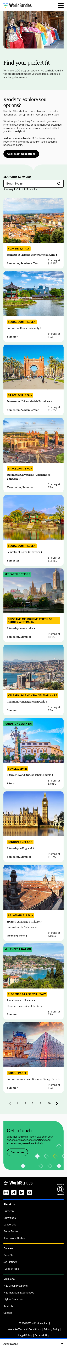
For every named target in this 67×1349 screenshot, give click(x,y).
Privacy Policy (51, 1329)
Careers (8, 1248)
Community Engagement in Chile (26, 701)
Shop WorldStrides (14, 1238)
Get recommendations (21, 153)
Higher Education (13, 1299)
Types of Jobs (11, 1268)
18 (50, 1104)
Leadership (9, 1224)
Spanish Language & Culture (23, 921)
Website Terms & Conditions (24, 1329)
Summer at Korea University (23, 328)
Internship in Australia (20, 628)
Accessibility (42, 1335)
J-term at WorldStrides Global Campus (29, 775)
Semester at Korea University (23, 552)
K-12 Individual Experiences (18, 1292)
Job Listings (10, 1261)
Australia (8, 1306)
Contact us (17, 1152)
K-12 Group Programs (15, 1285)
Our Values (9, 1217)
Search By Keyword (17, 176)
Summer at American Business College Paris (32, 1079)
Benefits (8, 1255)
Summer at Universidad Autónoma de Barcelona (28, 476)
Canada (7, 1312)
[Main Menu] (61, 5)
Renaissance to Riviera (20, 1000)
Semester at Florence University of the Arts (31, 254)
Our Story (8, 1211)
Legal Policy (25, 1335)
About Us (9, 1204)
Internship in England (19, 848)
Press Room (10, 1231)
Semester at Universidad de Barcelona (28, 401)
